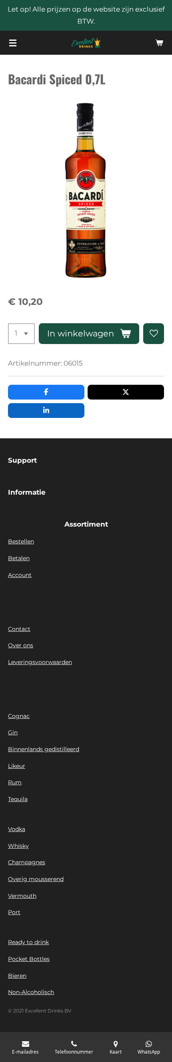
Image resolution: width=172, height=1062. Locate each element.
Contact (19, 629)
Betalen (19, 558)
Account (20, 575)
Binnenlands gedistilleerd (43, 749)
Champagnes (26, 862)
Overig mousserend (36, 879)
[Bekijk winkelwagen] (159, 43)
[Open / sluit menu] (13, 43)
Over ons (20, 645)
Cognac (19, 716)
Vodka (16, 829)
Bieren (17, 976)
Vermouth (22, 896)
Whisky (18, 846)
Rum (15, 782)
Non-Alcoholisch (31, 992)
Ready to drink (28, 942)
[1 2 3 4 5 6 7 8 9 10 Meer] (21, 333)
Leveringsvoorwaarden (40, 662)
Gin (13, 732)
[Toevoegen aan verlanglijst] (153, 333)
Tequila (18, 799)
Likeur (16, 766)
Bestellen (21, 541)
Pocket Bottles (29, 959)
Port (14, 912)
